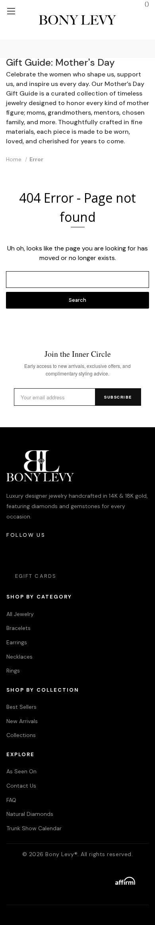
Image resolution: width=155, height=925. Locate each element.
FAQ (11, 800)
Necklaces (19, 656)
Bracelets (18, 628)
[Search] (7, 49)
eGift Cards (35, 576)
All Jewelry (20, 614)
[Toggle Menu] (11, 11)
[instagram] (13, 554)
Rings (13, 670)
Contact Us (21, 785)
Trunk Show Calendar (34, 828)
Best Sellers (21, 706)
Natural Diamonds (29, 813)
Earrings (16, 642)
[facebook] (35, 554)
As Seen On (21, 771)
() (146, 4)
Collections (21, 735)
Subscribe (118, 397)
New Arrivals (22, 721)
